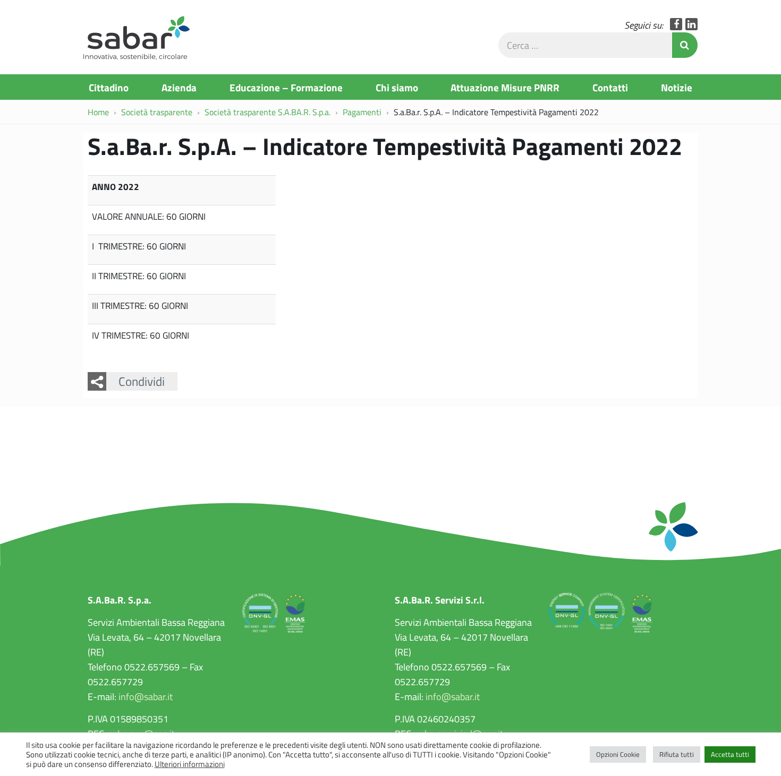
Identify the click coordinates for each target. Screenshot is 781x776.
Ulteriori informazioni (190, 763)
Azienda (179, 87)
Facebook (676, 24)
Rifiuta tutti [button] (676, 754)
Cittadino (109, 87)
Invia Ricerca (685, 45)
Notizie (676, 87)
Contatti (610, 87)
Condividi (141, 381)
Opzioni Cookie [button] (618, 754)
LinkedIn (691, 24)
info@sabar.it (145, 696)
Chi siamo (397, 87)
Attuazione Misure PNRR (505, 87)
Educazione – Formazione (286, 87)
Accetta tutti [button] (730, 754)
